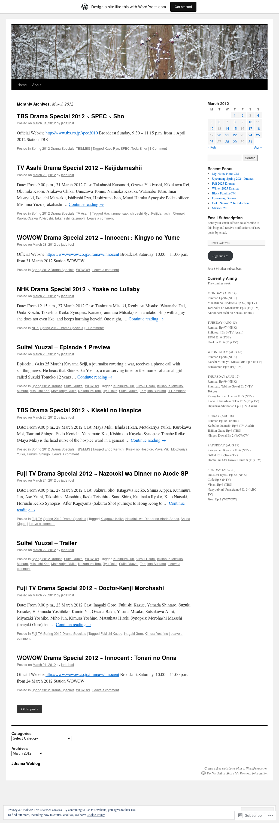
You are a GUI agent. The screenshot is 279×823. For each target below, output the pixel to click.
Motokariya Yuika (64, 390)
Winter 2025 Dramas (225, 188)
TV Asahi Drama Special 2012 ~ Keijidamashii (79, 167)
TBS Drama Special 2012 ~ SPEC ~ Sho (70, 116)
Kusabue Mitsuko (170, 385)
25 (258, 135)
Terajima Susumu (153, 390)
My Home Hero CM (225, 173)
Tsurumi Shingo (38, 454)
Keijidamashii (161, 213)
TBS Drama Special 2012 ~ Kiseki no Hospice (79, 410)
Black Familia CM (224, 193)
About (36, 84)
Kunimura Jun (123, 385)
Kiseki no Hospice (139, 449)
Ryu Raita (110, 390)
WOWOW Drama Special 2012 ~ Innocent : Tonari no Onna (97, 657)
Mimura (22, 390)
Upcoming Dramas (224, 198)
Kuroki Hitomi (146, 385)
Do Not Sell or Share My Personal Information (237, 773)
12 (212, 128)
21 (227, 135)
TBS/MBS (83, 148)
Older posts (29, 709)
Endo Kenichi (115, 449)
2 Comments (95, 327)
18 (258, 128)
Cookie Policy (96, 814)
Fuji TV (37, 518)
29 (235, 141)
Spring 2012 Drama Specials (53, 148)
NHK (35, 327)
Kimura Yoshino (156, 633)
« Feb (212, 147)
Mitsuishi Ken (40, 390)
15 (235, 128)
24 (250, 135)
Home (22, 84)
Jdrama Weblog (25, 763)
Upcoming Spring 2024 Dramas (233, 178)
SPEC (125, 148)
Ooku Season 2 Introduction (230, 203)
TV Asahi (82, 213)
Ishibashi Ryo (139, 213)
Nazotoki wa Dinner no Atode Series (152, 518)
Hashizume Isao (116, 213)
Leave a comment (100, 218)
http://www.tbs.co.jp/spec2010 (72, 133)
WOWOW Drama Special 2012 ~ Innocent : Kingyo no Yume (98, 237)
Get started (183, 7)
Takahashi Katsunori (69, 218)
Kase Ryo (112, 148)
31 (250, 141)
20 (219, 135)
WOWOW (83, 269)
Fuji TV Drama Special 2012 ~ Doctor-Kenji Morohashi (90, 588)
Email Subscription (225, 217)
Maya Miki (161, 449)
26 (212, 141)
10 (250, 121)
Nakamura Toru (89, 390)
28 (227, 141)
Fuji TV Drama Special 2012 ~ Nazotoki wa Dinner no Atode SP (102, 473)
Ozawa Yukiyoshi (40, 218)
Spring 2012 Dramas (47, 385)
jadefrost (67, 123)
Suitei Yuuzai (73, 385)
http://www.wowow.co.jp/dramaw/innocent (82, 254)
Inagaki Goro (133, 633)
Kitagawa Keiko (112, 518)
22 (235, 135)
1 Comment (158, 148)
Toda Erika (139, 148)
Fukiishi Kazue (111, 633)
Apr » (258, 147)
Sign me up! (220, 256)
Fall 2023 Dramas (223, 183)
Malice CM (219, 208)
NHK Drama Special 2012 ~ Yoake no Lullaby (78, 289)
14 (227, 128)
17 (250, 128)
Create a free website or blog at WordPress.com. (236, 768)
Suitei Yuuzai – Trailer (47, 543)
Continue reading (86, 204)
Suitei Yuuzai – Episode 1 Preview (63, 347)
